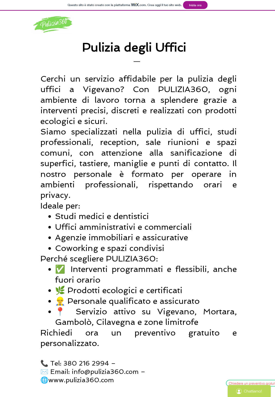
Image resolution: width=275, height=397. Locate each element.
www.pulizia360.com (81, 380)
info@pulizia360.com (105, 371)
